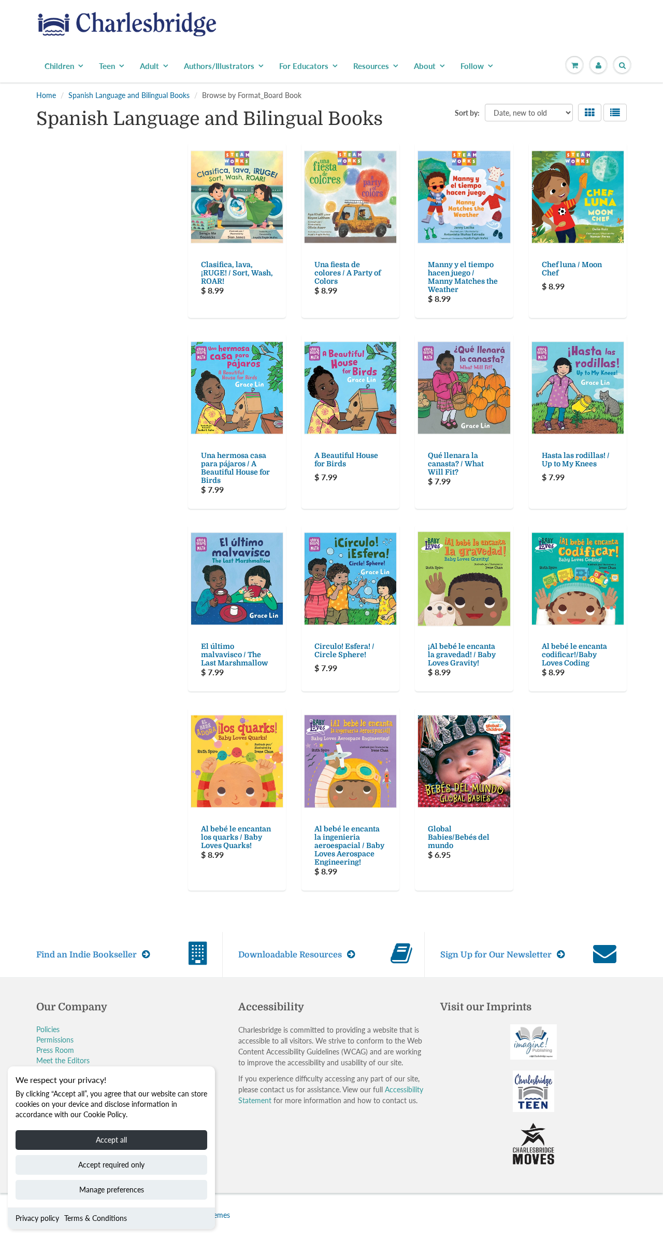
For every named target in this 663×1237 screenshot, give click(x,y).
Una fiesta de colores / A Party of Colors (347, 272)
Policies (48, 1029)
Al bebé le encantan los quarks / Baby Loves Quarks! (236, 837)
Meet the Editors (63, 1060)
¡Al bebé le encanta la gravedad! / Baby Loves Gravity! (462, 654)
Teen (107, 66)
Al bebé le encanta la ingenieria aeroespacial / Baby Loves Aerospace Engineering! (349, 845)
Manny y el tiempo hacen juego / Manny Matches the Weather (463, 277)
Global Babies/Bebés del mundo (458, 837)
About (425, 66)
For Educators (303, 66)
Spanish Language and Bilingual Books (129, 95)
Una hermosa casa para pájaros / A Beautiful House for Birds (235, 467)
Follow (472, 66)
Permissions (55, 1039)
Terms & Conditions (95, 1218)
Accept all (111, 1139)
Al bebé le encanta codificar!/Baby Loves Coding (574, 654)
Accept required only (111, 1164)
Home (46, 95)
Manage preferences (111, 1189)
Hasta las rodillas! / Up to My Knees (576, 459)
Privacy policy (37, 1218)
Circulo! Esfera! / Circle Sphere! (344, 650)
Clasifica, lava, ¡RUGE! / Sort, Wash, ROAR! (237, 272)
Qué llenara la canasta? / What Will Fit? (456, 463)
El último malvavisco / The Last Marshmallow (234, 654)
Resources (371, 66)
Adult (149, 66)
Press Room (55, 1050)
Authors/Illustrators (219, 66)
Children (59, 66)
